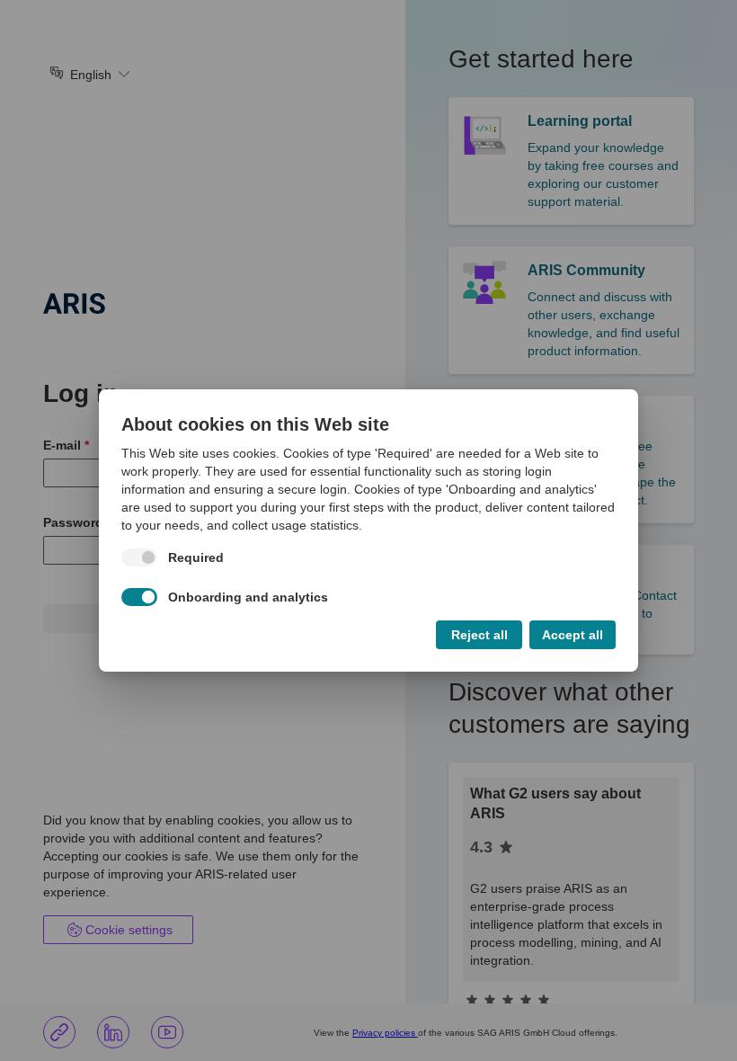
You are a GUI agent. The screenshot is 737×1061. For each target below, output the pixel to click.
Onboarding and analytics (248, 597)
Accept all (572, 635)
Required (196, 557)
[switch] (146, 557)
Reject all (479, 635)
